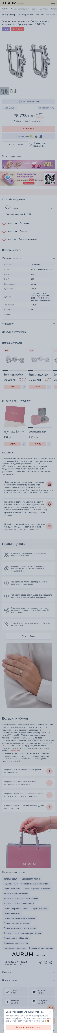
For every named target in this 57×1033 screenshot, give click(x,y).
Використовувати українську (28, 1027)
